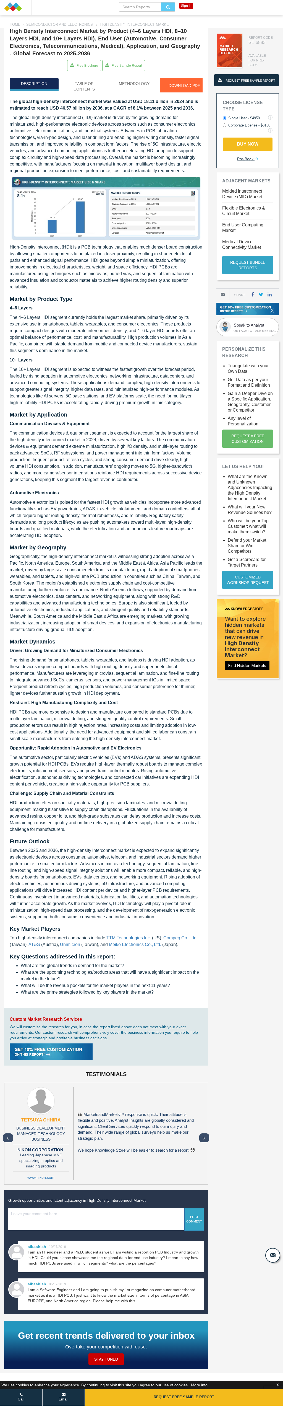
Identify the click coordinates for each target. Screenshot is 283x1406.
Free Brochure (87, 66)
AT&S (34, 944)
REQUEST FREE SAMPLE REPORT (250, 80)
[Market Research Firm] (15, 6)
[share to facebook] (253, 294)
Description (34, 83)
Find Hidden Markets (247, 665)
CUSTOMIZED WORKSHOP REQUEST (248, 580)
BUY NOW (247, 144)
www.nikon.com (40, 1177)
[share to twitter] (261, 294)
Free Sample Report (126, 66)
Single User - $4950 (244, 118)
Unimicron (70, 944)
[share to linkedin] (269, 294)
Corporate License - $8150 (249, 125)
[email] (273, 1255)
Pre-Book (246, 159)
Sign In (186, 6)
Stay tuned (106, 1359)
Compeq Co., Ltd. (180, 937)
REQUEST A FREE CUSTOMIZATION (247, 439)
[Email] (222, 294)
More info (199, 1385)
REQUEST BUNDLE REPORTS (247, 265)
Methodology (134, 83)
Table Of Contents (84, 86)
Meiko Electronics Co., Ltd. (135, 944)
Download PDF (184, 85)
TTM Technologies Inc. (128, 937)
